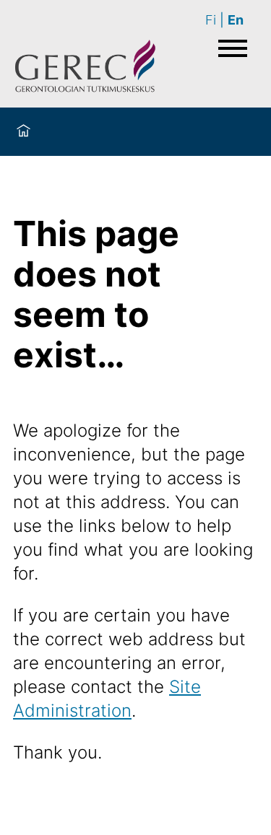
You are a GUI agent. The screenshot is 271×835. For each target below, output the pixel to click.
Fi (210, 19)
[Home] (23, 131)
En (236, 19)
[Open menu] (232, 48)
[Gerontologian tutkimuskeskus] (85, 68)
